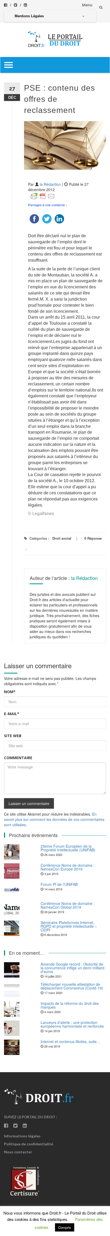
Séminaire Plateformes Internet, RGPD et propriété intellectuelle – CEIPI (69, 926)
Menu (87, 4)
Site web (12, 735)
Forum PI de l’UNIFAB (59, 884)
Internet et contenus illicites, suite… (70, 1041)
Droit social (61, 538)
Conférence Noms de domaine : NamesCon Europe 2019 (68, 867)
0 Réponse (93, 538)
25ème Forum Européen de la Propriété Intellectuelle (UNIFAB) (68, 847)
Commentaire (18, 757)
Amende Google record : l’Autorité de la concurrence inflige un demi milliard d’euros (72, 967)
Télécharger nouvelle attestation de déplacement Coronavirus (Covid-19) (72, 986)
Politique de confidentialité (28, 1144)
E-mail (11, 713)
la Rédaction (50, 184)
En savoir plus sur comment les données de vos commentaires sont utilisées (54, 819)
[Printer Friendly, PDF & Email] (42, 195)
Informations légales (22, 1136)
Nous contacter (18, 1152)
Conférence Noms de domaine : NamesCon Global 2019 (68, 905)
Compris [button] (64, 1227)
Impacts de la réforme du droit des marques (70, 1005)
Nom (9, 691)
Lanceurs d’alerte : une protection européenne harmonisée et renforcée (72, 1024)
